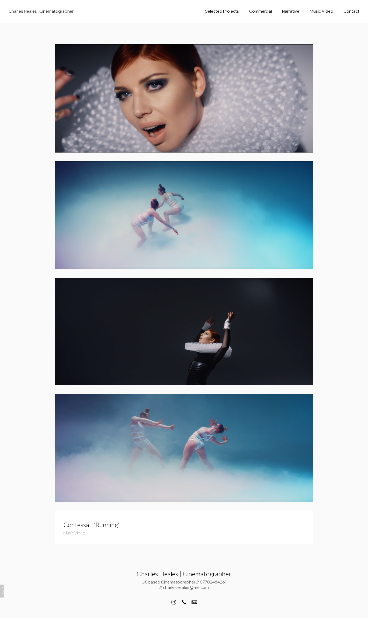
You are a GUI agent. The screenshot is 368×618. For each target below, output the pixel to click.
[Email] (194, 602)
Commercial (260, 11)
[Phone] (184, 602)
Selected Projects (222, 11)
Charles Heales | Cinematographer (184, 574)
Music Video (321, 11)
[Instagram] (173, 602)
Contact (351, 11)
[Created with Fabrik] (2, 591)
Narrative (290, 11)
